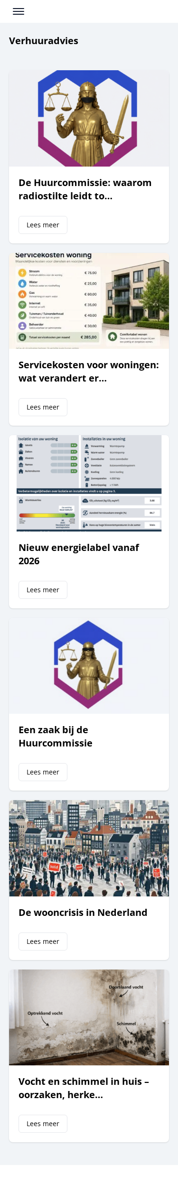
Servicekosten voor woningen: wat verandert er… (89, 371)
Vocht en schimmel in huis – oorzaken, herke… (84, 1088)
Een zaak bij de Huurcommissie (56, 736)
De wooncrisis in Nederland (83, 912)
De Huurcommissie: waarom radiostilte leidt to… (85, 189)
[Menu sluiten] (163, 13)
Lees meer (43, 224)
